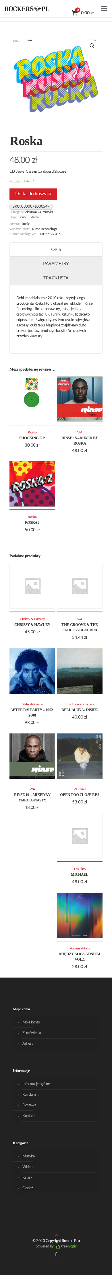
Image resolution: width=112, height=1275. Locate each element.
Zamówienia (31, 1033)
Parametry (56, 263)
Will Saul (80, 789)
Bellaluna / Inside (79, 710)
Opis (56, 249)
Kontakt (28, 1116)
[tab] (56, 250)
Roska (26, 223)
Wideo (27, 1167)
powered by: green (56, 1246)
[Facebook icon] (56, 1254)
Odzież (27, 1188)
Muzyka (48, 212)
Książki (27, 1177)
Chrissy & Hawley (32, 624)
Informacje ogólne (36, 1084)
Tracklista (55, 278)
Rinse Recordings (44, 229)
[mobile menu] (104, 8)
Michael (79, 874)
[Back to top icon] (56, 1235)
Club (23, 217)
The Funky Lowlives (80, 704)
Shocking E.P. (32, 438)
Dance (35, 217)
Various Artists (80, 948)
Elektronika (33, 212)
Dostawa (29, 1105)
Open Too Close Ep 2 (79, 795)
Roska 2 (32, 522)
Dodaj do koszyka (33, 193)
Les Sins (79, 869)
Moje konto (31, 1022)
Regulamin (30, 1095)
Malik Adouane (32, 704)
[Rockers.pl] (27, 8)
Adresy (28, 1044)
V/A (79, 432)
